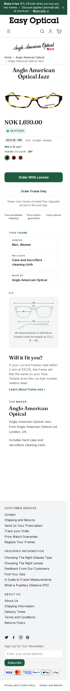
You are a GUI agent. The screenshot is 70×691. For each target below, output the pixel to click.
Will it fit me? (12, 146)
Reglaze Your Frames (19, 542)
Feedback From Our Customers (26, 568)
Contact (9, 514)
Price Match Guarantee (21, 536)
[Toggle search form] (42, 31)
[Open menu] (8, 31)
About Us (11, 601)
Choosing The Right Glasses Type (28, 557)
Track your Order (16, 531)
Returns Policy (14, 623)
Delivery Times (14, 612)
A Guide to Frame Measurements (28, 579)
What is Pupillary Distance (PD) (26, 585)
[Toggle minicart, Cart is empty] (59, 31)
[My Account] (50, 31)
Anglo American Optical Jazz (26, 61)
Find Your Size (14, 574)
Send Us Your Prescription (23, 525)
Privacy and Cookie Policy (20, 685)
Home (8, 57)
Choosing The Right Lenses (23, 563)
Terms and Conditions (19, 617)
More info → (41, 11)
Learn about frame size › (27, 389)
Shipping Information (19, 606)
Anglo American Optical (30, 57)
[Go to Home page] (33, 21)
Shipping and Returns (19, 520)
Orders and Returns (51, 685)
